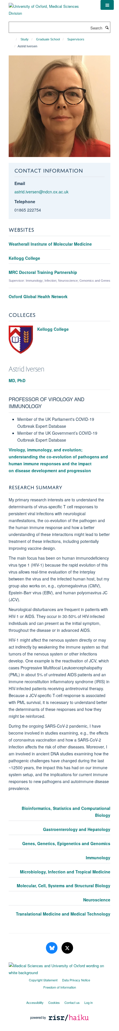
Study (25, 39)
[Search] (107, 27)
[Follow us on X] (67, 948)
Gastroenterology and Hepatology (76, 829)
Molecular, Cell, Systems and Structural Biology (63, 885)
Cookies (54, 1002)
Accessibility (35, 1002)
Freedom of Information (59, 987)
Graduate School (48, 39)
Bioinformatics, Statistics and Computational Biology (66, 811)
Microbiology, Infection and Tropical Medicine (65, 872)
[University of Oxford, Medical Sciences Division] (50, 7)
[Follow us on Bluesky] (52, 948)
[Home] (13, 39)
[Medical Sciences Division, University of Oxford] (59, 967)
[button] (107, 5)
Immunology (98, 857)
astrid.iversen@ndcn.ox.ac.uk (41, 192)
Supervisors (75, 39)
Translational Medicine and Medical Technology (63, 914)
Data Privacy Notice (76, 980)
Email (19, 183)
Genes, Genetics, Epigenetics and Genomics (66, 843)
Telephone (24, 201)
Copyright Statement (43, 980)
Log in (88, 1002)
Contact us (72, 1002)
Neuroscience (96, 900)
